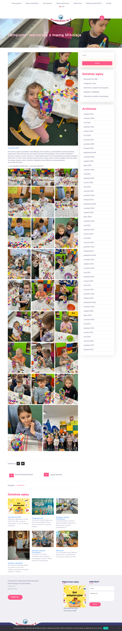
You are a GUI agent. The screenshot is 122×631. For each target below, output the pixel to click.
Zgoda (106, 628)
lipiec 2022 (88, 315)
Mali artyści (59, 550)
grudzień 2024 (89, 195)
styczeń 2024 (89, 242)
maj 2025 (87, 174)
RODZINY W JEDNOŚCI (15, 563)
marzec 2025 (88, 182)
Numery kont (78, 3)
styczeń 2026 (89, 140)
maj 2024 (87, 225)
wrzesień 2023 (89, 260)
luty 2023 (87, 285)
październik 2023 (90, 255)
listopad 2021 (88, 349)
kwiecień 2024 (89, 230)
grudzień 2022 (89, 294)
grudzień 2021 (89, 345)
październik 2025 (90, 152)
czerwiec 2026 (89, 118)
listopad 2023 (89, 251)
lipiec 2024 (88, 217)
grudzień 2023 (89, 247)
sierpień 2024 (89, 212)
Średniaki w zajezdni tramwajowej (62, 518)
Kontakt (108, 3)
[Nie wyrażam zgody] (120, 628)
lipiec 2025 (88, 165)
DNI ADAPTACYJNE (14, 517)
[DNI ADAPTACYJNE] (75, 596)
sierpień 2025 (88, 161)
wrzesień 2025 (89, 157)
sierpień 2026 (89, 114)
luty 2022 (87, 337)
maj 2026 (87, 122)
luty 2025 (87, 187)
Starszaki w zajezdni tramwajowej (38, 551)
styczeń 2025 (89, 191)
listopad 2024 (89, 200)
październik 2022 (90, 302)
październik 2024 (90, 204)
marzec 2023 (88, 281)
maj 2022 (87, 324)
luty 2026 (87, 135)
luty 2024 (87, 238)
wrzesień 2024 (89, 208)
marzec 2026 (88, 131)
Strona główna (16, 3)
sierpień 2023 (88, 264)
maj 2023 (87, 272)
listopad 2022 (89, 298)
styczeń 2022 (89, 341)
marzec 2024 (88, 234)
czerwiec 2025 (89, 170)
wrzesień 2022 (89, 307)
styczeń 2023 (89, 289)
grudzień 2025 (89, 144)
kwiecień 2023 (89, 277)
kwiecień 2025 (89, 178)
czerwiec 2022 (89, 319)
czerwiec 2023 (89, 268)
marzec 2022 (88, 332)
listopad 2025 (89, 148)
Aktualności (20, 485)
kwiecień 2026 (89, 127)
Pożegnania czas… (38, 518)
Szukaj (100, 23)
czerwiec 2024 (89, 221)
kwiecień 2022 (89, 328)
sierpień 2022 (89, 311)
